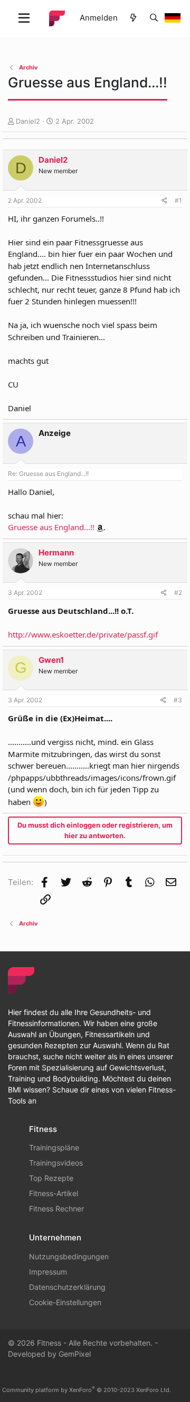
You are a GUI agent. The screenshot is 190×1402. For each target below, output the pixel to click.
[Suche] (154, 18)
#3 (178, 700)
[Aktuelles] (133, 18)
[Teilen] (164, 200)
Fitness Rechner (56, 1208)
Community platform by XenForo (86, 1390)
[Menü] (24, 18)
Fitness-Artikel (53, 1193)
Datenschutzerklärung (67, 1286)
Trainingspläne (54, 1147)
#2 (178, 592)
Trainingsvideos (56, 1162)
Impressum (48, 1271)
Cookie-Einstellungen (65, 1302)
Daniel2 (28, 121)
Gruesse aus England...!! (51, 527)
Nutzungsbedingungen (69, 1256)
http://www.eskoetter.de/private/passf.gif (83, 634)
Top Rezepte (51, 1178)
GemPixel (75, 1353)
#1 (178, 200)
